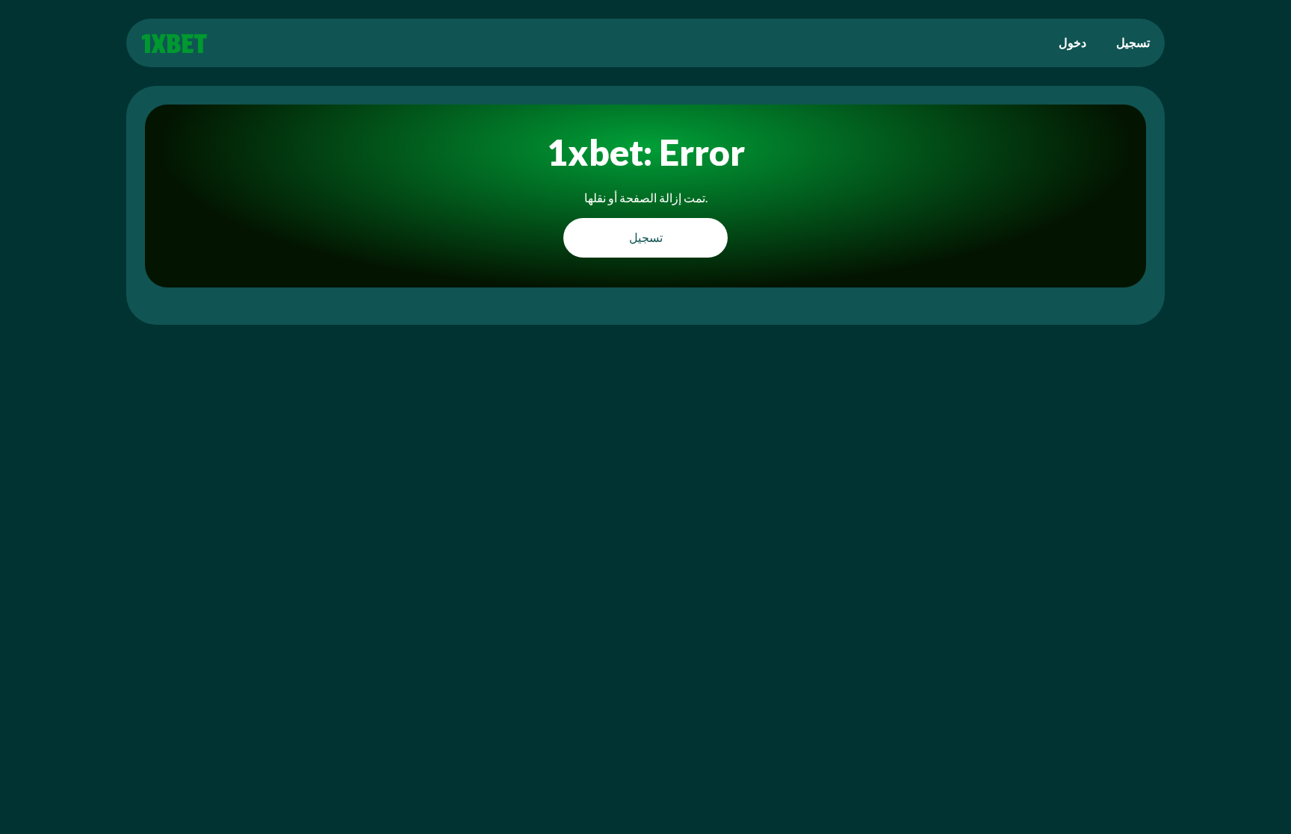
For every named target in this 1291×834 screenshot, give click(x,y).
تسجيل (1133, 42)
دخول (1072, 42)
